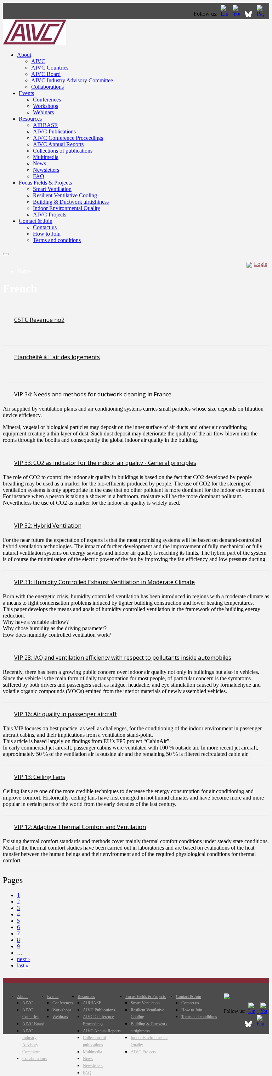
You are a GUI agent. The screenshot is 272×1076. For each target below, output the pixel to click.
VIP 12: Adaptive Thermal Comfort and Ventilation (80, 827)
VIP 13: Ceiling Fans (39, 777)
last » (23, 965)
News (39, 163)
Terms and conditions (57, 240)
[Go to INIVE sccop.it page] (262, 14)
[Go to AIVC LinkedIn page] (225, 14)
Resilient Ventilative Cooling (65, 195)
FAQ (38, 176)
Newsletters (46, 170)
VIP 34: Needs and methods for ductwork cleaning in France (92, 394)
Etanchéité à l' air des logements (57, 357)
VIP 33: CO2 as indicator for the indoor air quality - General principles (105, 463)
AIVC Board (46, 74)
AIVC (38, 61)
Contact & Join (35, 221)
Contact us (45, 227)
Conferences (47, 100)
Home (24, 271)
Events (26, 93)
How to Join (47, 234)
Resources (30, 119)
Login (260, 264)
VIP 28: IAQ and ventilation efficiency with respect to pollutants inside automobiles (122, 657)
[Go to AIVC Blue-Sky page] (249, 14)
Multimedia (45, 157)
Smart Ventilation (52, 189)
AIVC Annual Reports (58, 144)
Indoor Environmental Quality (66, 208)
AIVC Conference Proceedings (68, 138)
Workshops (45, 106)
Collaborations (47, 87)
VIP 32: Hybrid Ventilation (47, 525)
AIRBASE (45, 125)
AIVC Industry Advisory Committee (72, 80)
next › (23, 959)
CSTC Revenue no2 (39, 320)
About (24, 55)
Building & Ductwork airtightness (71, 202)
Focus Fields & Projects (45, 183)
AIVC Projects (49, 215)
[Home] (34, 43)
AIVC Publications (54, 131)
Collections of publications (62, 151)
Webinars (43, 112)
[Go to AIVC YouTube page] (237, 14)
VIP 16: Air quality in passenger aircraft (65, 714)
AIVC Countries (49, 68)
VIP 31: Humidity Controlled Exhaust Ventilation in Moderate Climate (104, 582)
